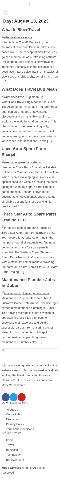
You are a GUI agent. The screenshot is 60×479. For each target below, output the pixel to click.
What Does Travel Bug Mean (29, 89)
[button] (5, 12)
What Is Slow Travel (21, 29)
